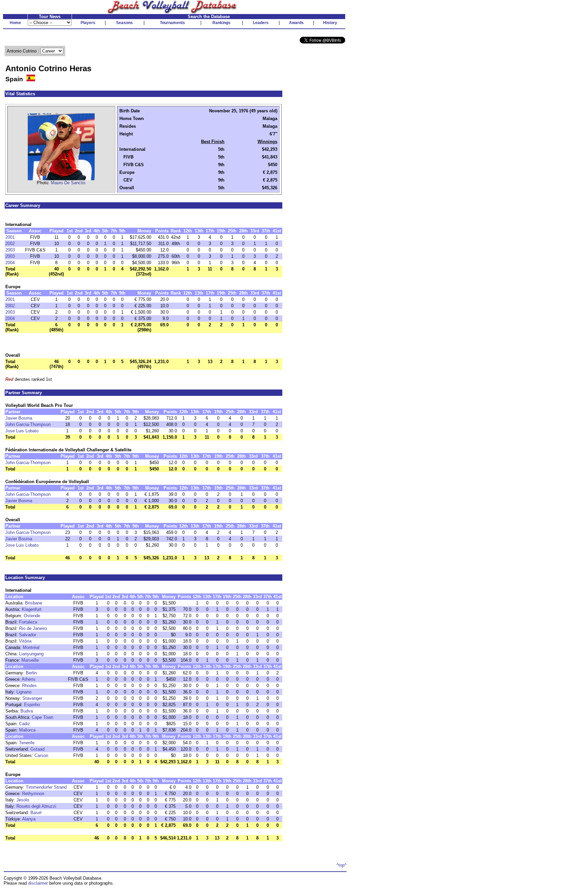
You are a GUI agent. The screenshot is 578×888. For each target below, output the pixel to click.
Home (15, 22)
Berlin (31, 672)
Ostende (32, 615)
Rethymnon (33, 793)
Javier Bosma (18, 418)
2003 (10, 249)
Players (88, 22)
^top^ (341, 865)
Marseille (30, 660)
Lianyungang (31, 653)
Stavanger (32, 698)
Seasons (124, 22)
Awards (296, 22)
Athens (28, 679)
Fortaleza (28, 622)
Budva (26, 710)
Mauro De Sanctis (68, 182)
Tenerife (26, 742)
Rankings (221, 22)
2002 (10, 243)
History (330, 22)
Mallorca (27, 730)
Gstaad (37, 749)
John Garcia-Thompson (28, 424)
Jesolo (22, 799)
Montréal (31, 647)
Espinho (32, 704)
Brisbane (33, 602)
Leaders (261, 22)
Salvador (27, 634)
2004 (10, 262)
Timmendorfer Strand (46, 787)
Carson (41, 755)
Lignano (23, 691)
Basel (35, 812)
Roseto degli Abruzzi (36, 806)
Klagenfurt (31, 609)
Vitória (25, 641)
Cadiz (24, 723)
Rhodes (29, 685)
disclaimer (38, 883)
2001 (10, 237)
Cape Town (42, 717)
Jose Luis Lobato (21, 430)
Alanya (28, 818)
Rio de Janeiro (33, 628)
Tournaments (172, 22)
